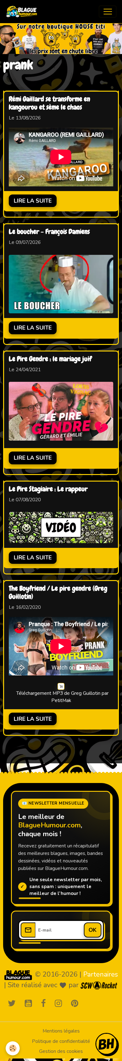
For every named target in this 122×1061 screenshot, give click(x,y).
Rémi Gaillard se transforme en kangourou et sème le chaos (49, 103)
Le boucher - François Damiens (49, 232)
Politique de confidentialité (61, 1041)
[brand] (23, 12)
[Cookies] (13, 1048)
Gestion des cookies (61, 1051)
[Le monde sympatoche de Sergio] (18, 975)
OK (93, 930)
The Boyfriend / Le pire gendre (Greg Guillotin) (58, 593)
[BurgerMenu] (107, 12)
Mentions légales (61, 1031)
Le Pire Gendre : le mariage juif (50, 359)
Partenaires (100, 974)
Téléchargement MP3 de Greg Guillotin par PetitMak (62, 697)
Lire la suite (33, 201)
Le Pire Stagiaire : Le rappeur (48, 489)
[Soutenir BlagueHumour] (106, 1044)
